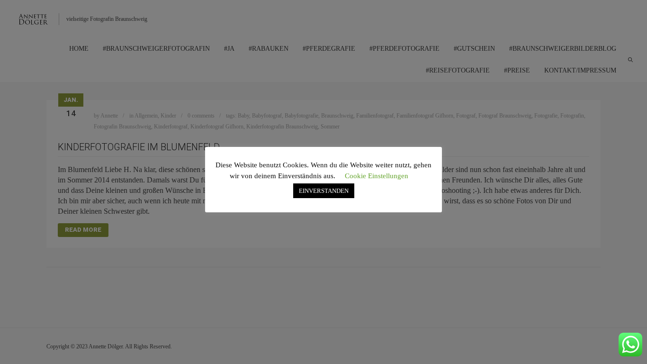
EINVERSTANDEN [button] (324, 190)
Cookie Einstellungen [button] (376, 176)
